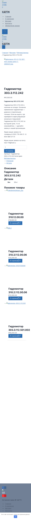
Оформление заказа (12, 26)
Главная (8, 16)
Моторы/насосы (10, 158)
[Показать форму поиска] (5, 31)
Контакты (8, 23)
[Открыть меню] (3, 47)
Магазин (8, 21)
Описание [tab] (9, 161)
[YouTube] (3, 495)
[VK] (5, 487)
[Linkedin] (3, 487)
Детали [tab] (9, 163)
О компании (9, 19)
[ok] (15, 491)
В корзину (9, 151)
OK (15, 516)
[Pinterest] (5, 495)
